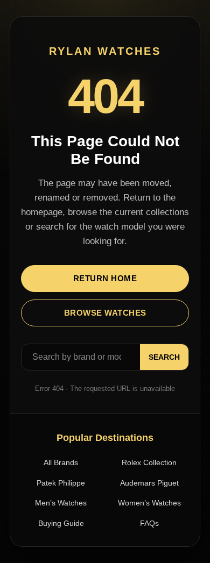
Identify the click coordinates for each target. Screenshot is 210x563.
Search (164, 357)
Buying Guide (61, 523)
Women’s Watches (149, 502)
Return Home (105, 278)
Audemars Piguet (149, 483)
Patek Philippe (61, 483)
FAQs (149, 523)
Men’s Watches (61, 502)
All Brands (61, 462)
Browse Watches (105, 312)
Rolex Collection (149, 462)
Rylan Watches (105, 51)
